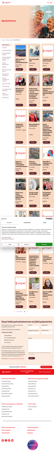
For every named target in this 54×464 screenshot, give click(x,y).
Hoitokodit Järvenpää (7, 406)
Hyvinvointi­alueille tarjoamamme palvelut (6, 59)
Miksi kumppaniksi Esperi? (6, 70)
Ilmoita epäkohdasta (5, 63)
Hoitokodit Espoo (32, 383)
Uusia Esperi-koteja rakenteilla (6, 90)
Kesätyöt (30, 409)
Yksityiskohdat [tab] (27, 222)
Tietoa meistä (9, 40)
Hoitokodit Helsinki (32, 381)
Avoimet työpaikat (32, 406)
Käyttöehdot (31, 430)
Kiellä (10, 244)
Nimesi (30, 325)
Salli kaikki (44, 244)
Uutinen (17, 66)
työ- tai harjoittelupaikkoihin (10, 337)
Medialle (4, 67)
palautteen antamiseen (9, 340)
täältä (21, 355)
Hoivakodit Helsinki (6, 381)
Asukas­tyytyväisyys (7, 50)
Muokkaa (26, 244)
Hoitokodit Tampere (32, 393)
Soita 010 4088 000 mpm (27, 371)
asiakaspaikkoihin (8, 335)
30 (24, 311)
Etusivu (3, 40)
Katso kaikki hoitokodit (33, 396)
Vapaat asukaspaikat (5, 94)
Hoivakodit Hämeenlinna (7, 383)
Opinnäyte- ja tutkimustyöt (5, 75)
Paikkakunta (44, 325)
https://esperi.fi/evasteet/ (8, 238)
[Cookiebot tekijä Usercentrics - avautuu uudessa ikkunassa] (46, 219)
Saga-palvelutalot (6, 396)
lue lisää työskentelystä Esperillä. (16, 358)
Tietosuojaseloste (32, 427)
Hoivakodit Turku (6, 391)
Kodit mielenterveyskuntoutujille (38, 378)
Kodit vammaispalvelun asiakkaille (12, 404)
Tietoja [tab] (44, 222)
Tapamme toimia (6, 83)
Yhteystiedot (6, 433)
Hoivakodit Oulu (5, 386)
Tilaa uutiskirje (5, 86)
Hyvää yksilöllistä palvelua (6, 54)
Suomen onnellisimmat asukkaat (5, 80)
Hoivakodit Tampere (6, 388)
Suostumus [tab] (9, 222)
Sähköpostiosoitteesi (33, 330)
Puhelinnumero (45, 330)
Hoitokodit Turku (32, 391)
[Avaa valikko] (50, 2)
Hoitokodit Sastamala (7, 411)
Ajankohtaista (5, 44)
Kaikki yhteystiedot (45, 372)
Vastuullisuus (5, 97)
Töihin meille (32, 404)
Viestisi (30, 338)
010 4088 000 (22, 367)
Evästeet (30, 433)
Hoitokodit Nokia (32, 386)
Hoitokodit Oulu (31, 388)
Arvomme (4, 47)
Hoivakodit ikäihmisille (8, 378)
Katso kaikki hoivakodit (7, 393)
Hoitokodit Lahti (5, 409)
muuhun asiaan (7, 342)
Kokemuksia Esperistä (8, 427)
